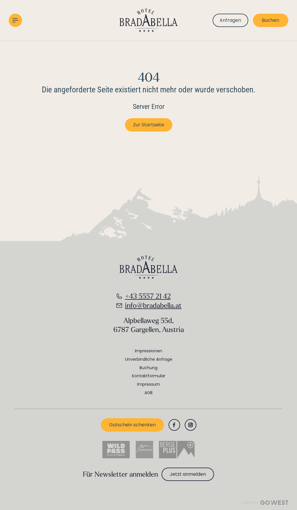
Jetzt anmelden (188, 474)
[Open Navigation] (15, 20)
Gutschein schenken (132, 424)
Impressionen (148, 351)
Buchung (148, 368)
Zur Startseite (148, 124)
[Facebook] (174, 425)
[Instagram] (190, 425)
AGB (148, 393)
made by (250, 502)
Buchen (270, 20)
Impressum (148, 384)
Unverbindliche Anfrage (148, 359)
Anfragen (230, 20)
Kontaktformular (148, 376)
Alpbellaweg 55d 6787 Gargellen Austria (148, 325)
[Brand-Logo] (148, 20)
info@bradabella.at (153, 305)
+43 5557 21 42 (148, 296)
